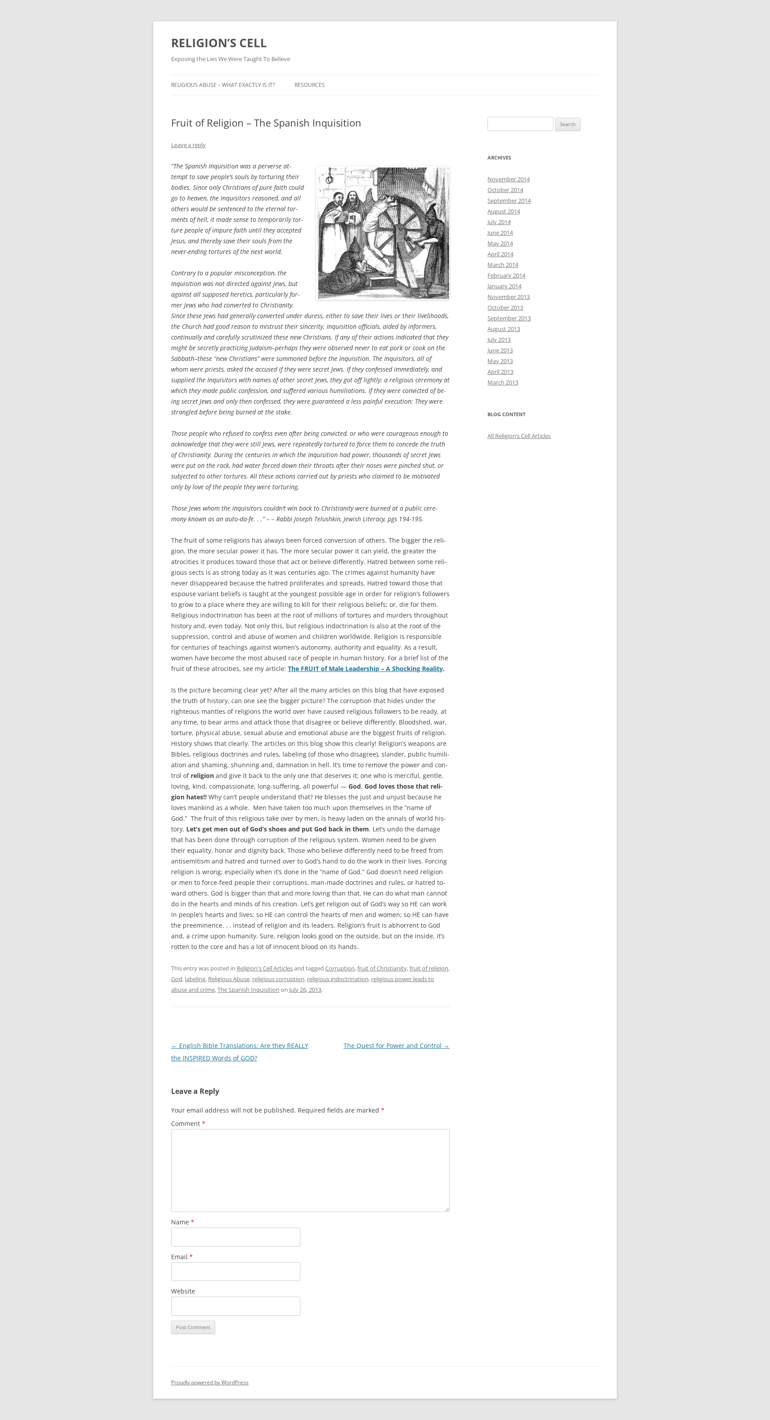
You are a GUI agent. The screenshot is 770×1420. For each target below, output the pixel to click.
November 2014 (508, 179)
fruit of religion (429, 968)
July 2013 (499, 340)
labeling (195, 979)
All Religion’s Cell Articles (519, 436)
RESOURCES (310, 85)
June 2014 (500, 233)
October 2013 (505, 307)
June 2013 (500, 350)
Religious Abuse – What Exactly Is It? (223, 85)
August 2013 (503, 329)
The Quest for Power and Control (397, 1045)
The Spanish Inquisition (248, 990)
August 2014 (503, 211)
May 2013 (500, 361)
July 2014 (499, 222)
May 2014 (500, 243)
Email (182, 1256)
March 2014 (502, 265)
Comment (188, 1123)
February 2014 (506, 275)
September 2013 (509, 318)
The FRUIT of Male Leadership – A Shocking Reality (365, 668)
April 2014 (500, 254)
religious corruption (278, 979)
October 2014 (505, 190)
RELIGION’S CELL (219, 43)
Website (183, 1291)
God (176, 979)
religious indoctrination (338, 979)
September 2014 (509, 200)
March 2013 (502, 382)
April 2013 (500, 372)
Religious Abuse (229, 979)
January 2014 (504, 286)
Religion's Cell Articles (265, 968)
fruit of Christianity (382, 968)
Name (182, 1222)
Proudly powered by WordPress (210, 1382)
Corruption (340, 968)
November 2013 (508, 297)
